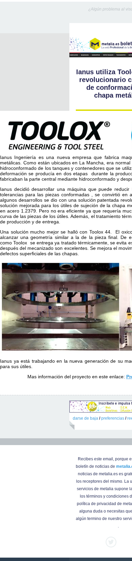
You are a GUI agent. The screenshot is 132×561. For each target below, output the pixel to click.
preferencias (112, 418)
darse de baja (85, 418)
